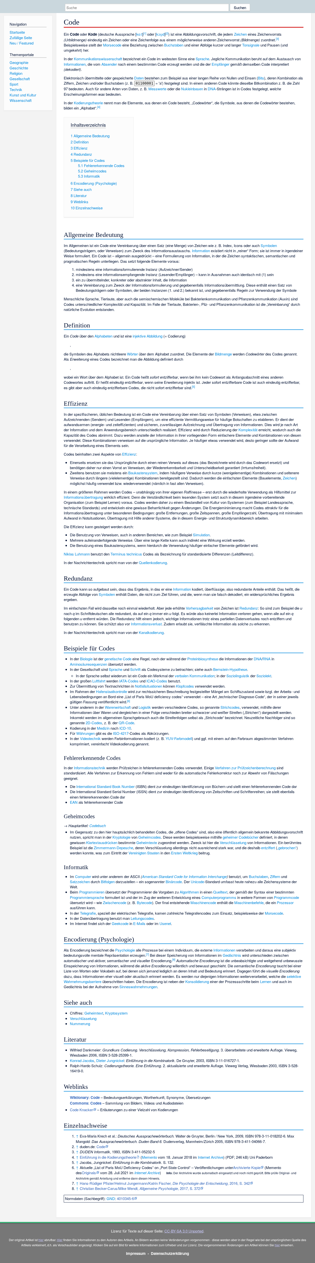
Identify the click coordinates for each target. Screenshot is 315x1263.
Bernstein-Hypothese (230, 669)
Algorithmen (189, 891)
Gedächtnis (232, 955)
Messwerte (157, 88)
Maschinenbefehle (249, 902)
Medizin (103, 728)
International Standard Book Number (105, 786)
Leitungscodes (142, 918)
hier (41, 1240)
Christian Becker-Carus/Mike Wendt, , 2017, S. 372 (140, 1188)
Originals (89, 1172)
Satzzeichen (80, 881)
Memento (149, 1157)
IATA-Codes (129, 680)
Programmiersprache (87, 897)
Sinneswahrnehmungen (138, 986)
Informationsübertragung (83, 497)
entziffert (268, 847)
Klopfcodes (185, 686)
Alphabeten (103, 336)
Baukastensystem (143, 472)
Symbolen (269, 245)
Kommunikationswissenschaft (98, 58)
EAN (74, 802)
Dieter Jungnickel (110, 1060)
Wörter (132, 353)
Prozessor (285, 902)
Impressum (136, 1253)
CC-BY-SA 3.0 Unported (183, 1230)
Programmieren (91, 891)
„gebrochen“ (287, 847)
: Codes (85, 1103)
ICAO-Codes (156, 680)
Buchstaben (173, 44)
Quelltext (220, 891)
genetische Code (117, 658)
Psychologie (125, 950)
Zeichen (240, 34)
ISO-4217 (120, 733)
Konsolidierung (197, 981)
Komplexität (247, 429)
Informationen (75, 64)
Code (100, 1146)
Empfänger (220, 64)
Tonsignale (250, 44)
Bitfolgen (108, 881)
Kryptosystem (116, 1013)
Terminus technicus (126, 553)
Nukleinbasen (192, 88)
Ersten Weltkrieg (184, 852)
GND (111, 1198)
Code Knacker (81, 1109)
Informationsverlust (146, 623)
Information (201, 250)
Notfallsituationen (148, 686)
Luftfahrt (98, 680)
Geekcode (120, 923)
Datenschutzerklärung (170, 1253)
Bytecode (144, 902)
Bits (261, 77)
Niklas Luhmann (77, 553)
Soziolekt (263, 675)
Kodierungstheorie (88, 102)
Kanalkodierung (151, 632)
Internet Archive (210, 1157)
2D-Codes (94, 722)
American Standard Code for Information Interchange (184, 876)
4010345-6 (125, 1198)
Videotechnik (90, 738)
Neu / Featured (21, 43)
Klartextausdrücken (101, 842)
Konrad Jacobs (82, 1060)
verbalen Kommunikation (195, 675)
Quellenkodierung (153, 562)
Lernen (265, 981)
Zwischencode (114, 902)
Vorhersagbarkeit (199, 608)
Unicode (197, 881)
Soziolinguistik (237, 675)
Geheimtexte (146, 842)
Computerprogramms (219, 897)
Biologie (86, 658)
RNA (266, 658)
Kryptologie (121, 837)
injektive (139, 336)
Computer (83, 876)
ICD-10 (125, 728)
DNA (212, 88)
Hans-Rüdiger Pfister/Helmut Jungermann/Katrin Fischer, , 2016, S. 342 (165, 1183)
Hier (60, 1240)
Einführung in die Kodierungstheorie (108, 1157)
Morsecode (112, 44)
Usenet (165, 923)
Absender (109, 64)
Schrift (135, 669)
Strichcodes (230, 707)
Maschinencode (203, 902)
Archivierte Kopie (246, 1167)
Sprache (202, 58)
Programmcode (286, 897)
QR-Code (126, 722)
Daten (139, 77)
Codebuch (97, 825)
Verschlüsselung (233, 842)
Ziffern (275, 876)
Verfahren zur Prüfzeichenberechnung (245, 767)
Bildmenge (223, 353)
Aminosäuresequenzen (88, 664)
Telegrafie (88, 913)
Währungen (85, 733)
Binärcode (174, 881)
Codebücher (248, 837)
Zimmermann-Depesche (113, 847)
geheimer (230, 837)
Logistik (145, 707)
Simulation (201, 534)
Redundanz (248, 608)
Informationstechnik (89, 767)
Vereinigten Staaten (143, 852)
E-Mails (139, 923)
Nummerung (80, 1023)
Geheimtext (93, 1013)
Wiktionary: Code (85, 1097)
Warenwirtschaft (118, 707)
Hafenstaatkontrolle (111, 691)
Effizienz (129, 454)
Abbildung (154, 336)
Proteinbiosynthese (202, 658)
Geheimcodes (149, 837)
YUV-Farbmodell (179, 738)
